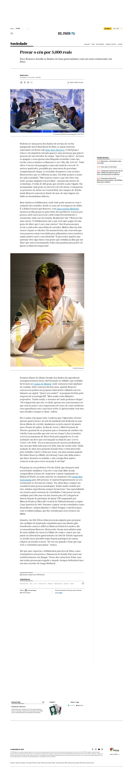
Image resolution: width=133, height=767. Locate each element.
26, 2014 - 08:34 (34, 77)
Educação (87, 44)
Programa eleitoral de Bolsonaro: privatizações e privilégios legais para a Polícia (110, 180)
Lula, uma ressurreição (109, 167)
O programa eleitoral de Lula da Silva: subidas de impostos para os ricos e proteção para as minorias (110, 172)
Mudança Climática (111, 44)
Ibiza (31, 583)
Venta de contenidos (20, 762)
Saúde (93, 44)
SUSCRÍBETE (107, 28)
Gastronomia (42, 583)
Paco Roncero (24, 583)
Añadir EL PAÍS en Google (76, 82)
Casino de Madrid (42, 383)
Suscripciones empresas (73, 762)
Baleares (50, 583)
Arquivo (52, 702)
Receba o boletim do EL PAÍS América (34, 574)
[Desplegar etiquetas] (83, 583)
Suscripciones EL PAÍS (61, 762)
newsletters (16, 702)
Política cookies (36, 762)
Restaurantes (58, 583)
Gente (72, 583)
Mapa (53, 762)
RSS (81, 762)
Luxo (35, 583)
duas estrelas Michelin (68, 208)
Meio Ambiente (100, 44)
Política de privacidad (46, 762)
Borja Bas (24, 75)
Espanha (66, 583)
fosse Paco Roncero (55, 150)
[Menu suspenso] (11, 33)
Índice (84, 762)
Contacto (12, 762)
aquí (60, 593)
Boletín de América (18, 706)
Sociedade (18, 44)
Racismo (120, 44)
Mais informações (25, 592)
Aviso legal (29, 762)
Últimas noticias (103, 157)
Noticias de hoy (90, 762)
